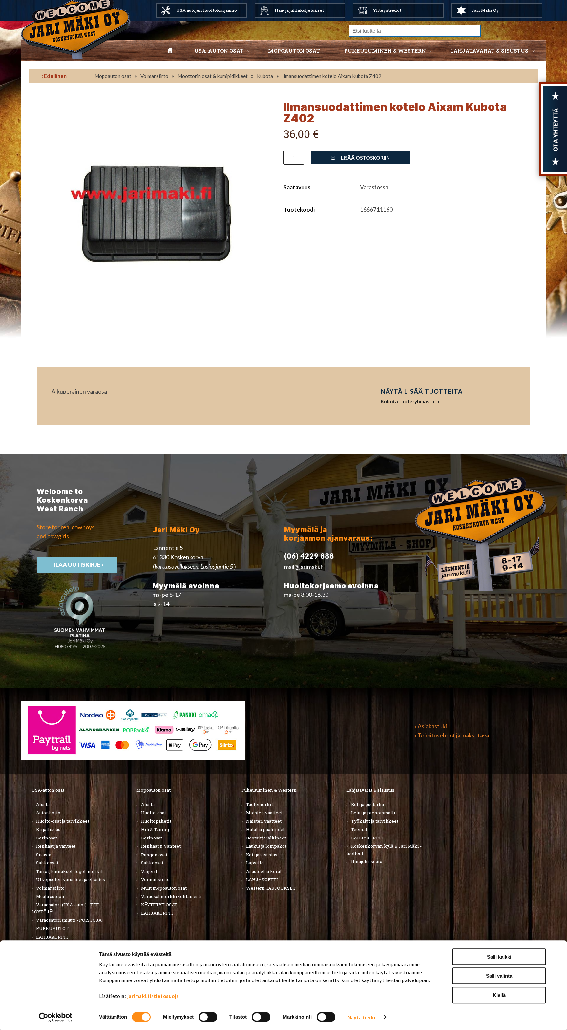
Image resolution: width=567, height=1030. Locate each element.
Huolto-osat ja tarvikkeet (62, 821)
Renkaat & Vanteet (161, 846)
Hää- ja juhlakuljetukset (299, 10)
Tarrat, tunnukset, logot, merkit (69, 871)
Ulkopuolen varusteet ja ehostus (70, 879)
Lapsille (255, 863)
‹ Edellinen (54, 75)
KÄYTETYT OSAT (159, 905)
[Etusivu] (170, 50)
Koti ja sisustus (261, 855)
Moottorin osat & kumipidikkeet (213, 76)
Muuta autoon (50, 896)
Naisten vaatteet (264, 821)
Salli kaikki (499, 956)
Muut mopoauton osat (164, 888)
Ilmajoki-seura (366, 861)
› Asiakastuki (431, 726)
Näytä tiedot (362, 1017)
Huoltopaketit (156, 821)
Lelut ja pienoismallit (374, 813)
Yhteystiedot (387, 10)
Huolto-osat (153, 813)
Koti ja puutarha (367, 804)
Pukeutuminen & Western (269, 790)
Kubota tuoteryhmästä (407, 401)
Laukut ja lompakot (266, 846)
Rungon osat (154, 855)
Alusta (43, 804)
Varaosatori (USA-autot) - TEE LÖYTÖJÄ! (65, 908)
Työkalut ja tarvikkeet (374, 821)
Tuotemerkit (259, 804)
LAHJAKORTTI (52, 937)
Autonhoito (48, 813)
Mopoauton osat (294, 50)
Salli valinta (499, 976)
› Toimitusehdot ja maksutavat (453, 735)
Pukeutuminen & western (385, 50)
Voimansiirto (154, 76)
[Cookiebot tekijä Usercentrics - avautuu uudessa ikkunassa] (55, 1017)
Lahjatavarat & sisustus (489, 50)
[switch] (208, 1017)
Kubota (265, 76)
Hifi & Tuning (155, 829)
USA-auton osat (219, 50)
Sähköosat (47, 863)
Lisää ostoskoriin (365, 158)
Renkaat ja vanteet (55, 846)
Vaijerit (149, 871)
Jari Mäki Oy (485, 10)
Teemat (359, 829)
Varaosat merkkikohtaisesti (171, 896)
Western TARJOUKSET (271, 888)
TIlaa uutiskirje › (77, 564)
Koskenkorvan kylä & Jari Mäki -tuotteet (384, 849)
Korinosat (46, 838)
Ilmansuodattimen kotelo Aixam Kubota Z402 (331, 76)
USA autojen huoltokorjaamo (206, 10)
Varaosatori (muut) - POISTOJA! (69, 920)
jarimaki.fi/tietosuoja (153, 996)
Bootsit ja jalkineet (266, 838)
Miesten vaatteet (264, 813)
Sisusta (43, 855)
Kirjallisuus (48, 829)
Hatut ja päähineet (265, 829)
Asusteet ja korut (264, 871)
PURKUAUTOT (52, 928)
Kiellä (499, 995)
